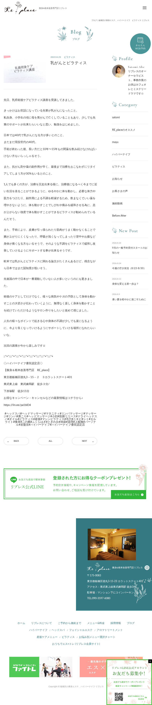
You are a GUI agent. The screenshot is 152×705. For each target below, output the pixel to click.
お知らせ (117, 179)
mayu (115, 142)
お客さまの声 (120, 191)
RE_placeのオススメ (123, 130)
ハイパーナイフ (121, 154)
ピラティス (118, 166)
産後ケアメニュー (47, 637)
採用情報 (115, 623)
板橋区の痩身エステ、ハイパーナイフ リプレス (82, 687)
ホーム (21, 623)
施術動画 (117, 203)
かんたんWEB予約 (140, 43)
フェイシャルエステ (80, 630)
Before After (119, 216)
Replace (20, 8)
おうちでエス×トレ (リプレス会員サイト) (76, 644)
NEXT (84, 441)
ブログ (131, 623)
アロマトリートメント (110, 630)
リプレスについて (41, 623)
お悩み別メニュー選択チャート (97, 637)
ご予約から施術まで (69, 623)
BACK (16, 441)
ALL (50, 441)
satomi (116, 117)
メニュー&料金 (96, 623)
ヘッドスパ (58, 630)
